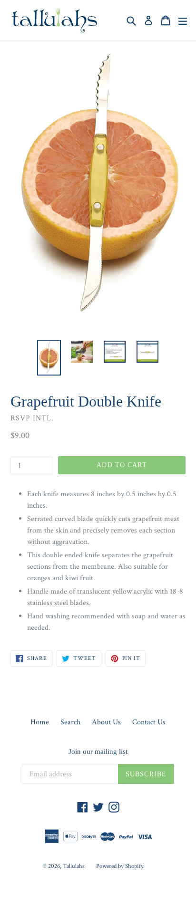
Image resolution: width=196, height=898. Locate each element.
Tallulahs (74, 866)
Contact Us (149, 722)
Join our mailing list (98, 751)
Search (70, 722)
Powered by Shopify (120, 866)
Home (39, 722)
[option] (48, 357)
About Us (106, 722)
